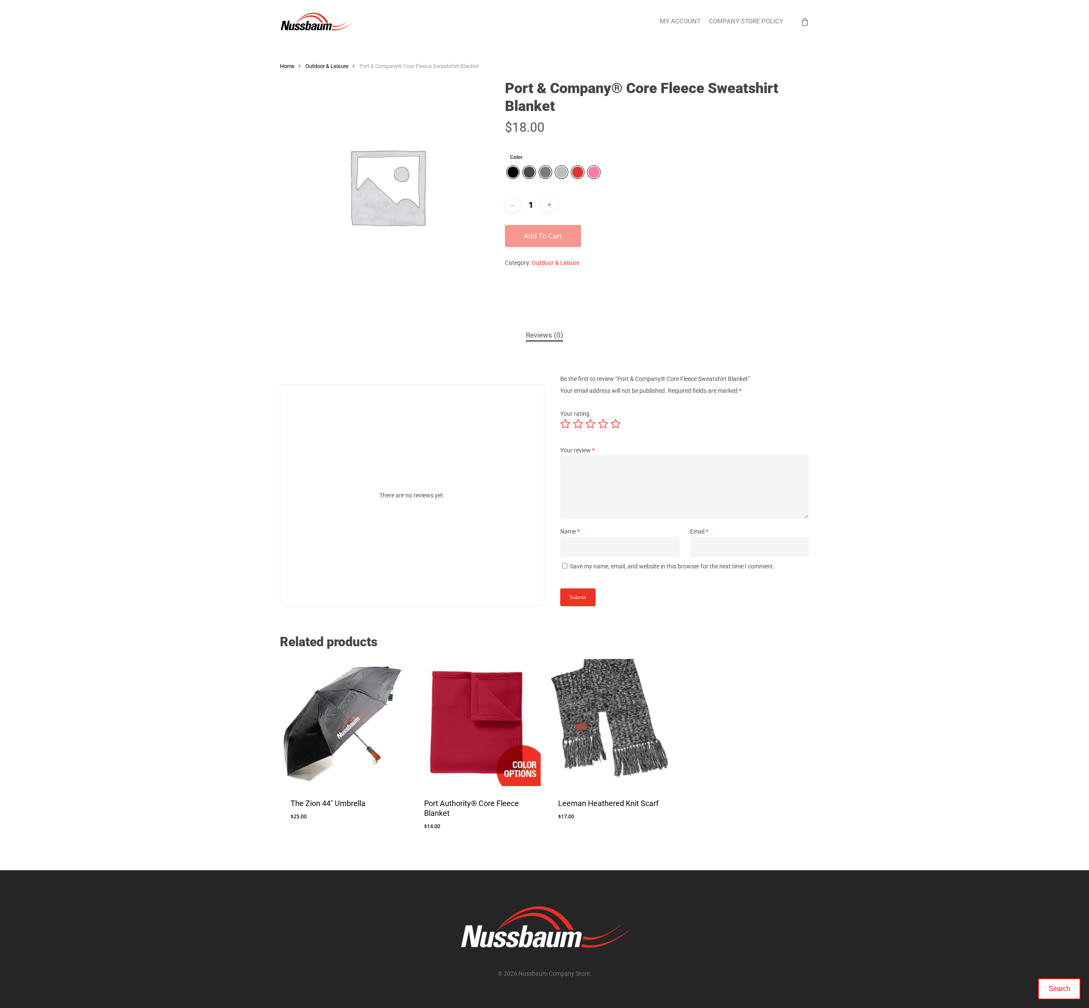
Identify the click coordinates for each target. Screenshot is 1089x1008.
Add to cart (543, 236)
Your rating (575, 413)
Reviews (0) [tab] (544, 335)
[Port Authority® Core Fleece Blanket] (477, 722)
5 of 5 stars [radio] (615, 424)
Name (570, 531)
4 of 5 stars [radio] (603, 424)
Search (1059, 988)
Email (699, 531)
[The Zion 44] (343, 722)
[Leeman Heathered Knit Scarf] (611, 722)
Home (287, 66)
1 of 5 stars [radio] (565, 424)
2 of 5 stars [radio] (578, 424)
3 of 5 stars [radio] (590, 424)
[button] (309, 832)
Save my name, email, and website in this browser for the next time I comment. (672, 566)
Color (516, 157)
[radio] (513, 172)
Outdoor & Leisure (326, 66)
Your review (577, 450)
